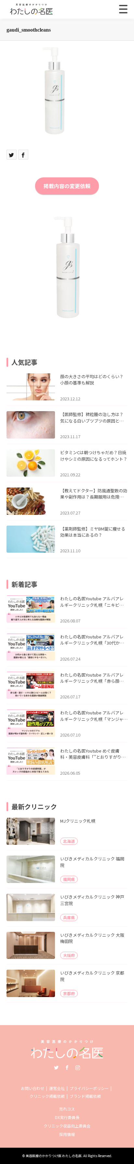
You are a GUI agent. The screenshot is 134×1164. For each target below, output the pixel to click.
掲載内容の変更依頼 (67, 186)
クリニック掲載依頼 (47, 1096)
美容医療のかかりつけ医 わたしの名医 (54, 1155)
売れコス (67, 1109)
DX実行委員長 (67, 1117)
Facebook (67, 1067)
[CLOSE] (123, 9)
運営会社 (57, 1088)
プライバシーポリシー (89, 1088)
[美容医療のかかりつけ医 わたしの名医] (67, 1056)
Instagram (77, 1067)
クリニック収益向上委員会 (67, 1125)
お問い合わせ (32, 1088)
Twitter (56, 1067)
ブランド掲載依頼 (85, 1096)
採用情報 (67, 1134)
